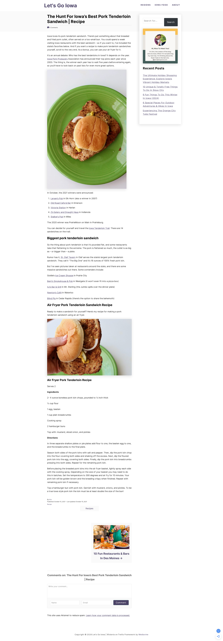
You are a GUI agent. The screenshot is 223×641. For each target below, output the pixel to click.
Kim (50, 499)
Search (171, 22)
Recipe (49, 504)
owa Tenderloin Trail (100, 228)
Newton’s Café (54, 292)
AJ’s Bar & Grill (54, 287)
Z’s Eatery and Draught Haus (65, 212)
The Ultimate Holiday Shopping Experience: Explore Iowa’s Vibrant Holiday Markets (160, 78)
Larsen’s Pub (57, 198)
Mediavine (143, 634)
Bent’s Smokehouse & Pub (60, 281)
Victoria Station (58, 207)
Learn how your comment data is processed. (108, 615)
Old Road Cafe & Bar (61, 203)
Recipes (89, 508)
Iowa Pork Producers (57, 59)
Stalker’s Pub (57, 216)
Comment (121, 602)
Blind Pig (51, 298)
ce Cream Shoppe (64, 275)
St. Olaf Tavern (68, 257)
